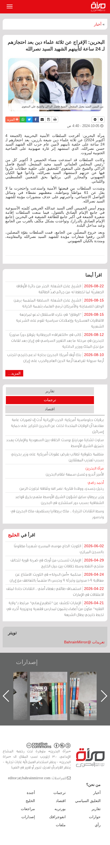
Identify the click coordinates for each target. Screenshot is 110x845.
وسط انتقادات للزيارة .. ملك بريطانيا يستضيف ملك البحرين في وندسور (57, 514)
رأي (98, 825)
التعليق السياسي (88, 801)
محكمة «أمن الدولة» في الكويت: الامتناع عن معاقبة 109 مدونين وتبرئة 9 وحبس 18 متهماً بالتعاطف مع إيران (57, 577)
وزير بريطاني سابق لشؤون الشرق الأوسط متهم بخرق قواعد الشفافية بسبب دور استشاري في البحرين (59, 499)
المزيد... (14, 373)
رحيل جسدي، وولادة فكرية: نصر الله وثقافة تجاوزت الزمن (61, 485)
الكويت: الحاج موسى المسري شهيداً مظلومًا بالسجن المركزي (59, 548)
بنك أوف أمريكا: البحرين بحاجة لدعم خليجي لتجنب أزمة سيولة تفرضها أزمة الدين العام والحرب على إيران (55, 357)
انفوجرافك (57, 817)
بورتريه (60, 809)
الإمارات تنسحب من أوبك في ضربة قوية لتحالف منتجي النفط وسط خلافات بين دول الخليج (57, 563)
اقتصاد (50, 409)
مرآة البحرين (99, 6)
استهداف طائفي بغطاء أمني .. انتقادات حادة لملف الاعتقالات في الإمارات (55, 591)
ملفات (61, 825)
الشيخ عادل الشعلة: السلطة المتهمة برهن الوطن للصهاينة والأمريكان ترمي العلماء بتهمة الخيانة (59, 303)
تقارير (49, 391)
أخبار (97, 24)
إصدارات (27, 662)
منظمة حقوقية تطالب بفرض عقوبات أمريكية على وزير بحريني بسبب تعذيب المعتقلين (57, 457)
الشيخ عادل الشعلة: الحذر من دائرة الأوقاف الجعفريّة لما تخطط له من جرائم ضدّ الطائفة (60, 289)
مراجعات (28, 809)
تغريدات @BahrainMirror (84, 642)
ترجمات (50, 400)
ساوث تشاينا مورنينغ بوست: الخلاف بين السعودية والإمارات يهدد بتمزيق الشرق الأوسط (55, 442)
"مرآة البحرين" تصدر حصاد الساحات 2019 (70, 684)
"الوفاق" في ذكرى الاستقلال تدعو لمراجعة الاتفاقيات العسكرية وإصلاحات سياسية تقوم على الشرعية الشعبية (60, 320)
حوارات (95, 817)
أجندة (31, 792)
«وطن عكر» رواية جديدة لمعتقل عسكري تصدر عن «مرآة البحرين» (30, 687)
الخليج (13, 535)
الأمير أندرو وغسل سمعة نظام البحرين (75, 471)
